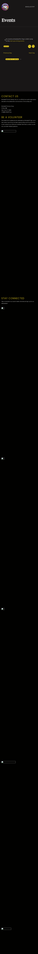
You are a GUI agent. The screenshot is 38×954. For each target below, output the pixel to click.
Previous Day (7, 53)
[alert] (19, 40)
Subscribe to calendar (12, 59)
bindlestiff (30, 6)
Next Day (32, 53)
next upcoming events (17, 41)
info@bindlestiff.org (6, 112)
